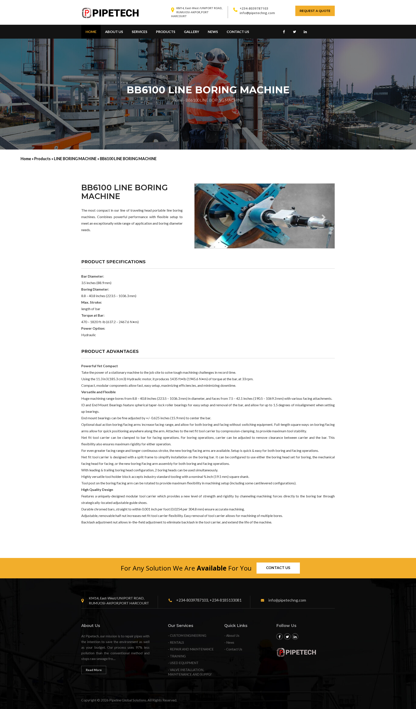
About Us (114, 32)
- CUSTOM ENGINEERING (187, 635)
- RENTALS (176, 642)
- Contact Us (233, 649)
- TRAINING (177, 656)
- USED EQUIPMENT (183, 663)
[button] (204, 215)
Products (165, 32)
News (213, 32)
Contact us (278, 568)
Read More (94, 670)
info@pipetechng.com (257, 13)
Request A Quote (315, 11)
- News (229, 642)
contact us (238, 32)
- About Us (231, 635)
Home (91, 32)
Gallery (191, 32)
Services (139, 32)
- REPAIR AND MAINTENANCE (191, 649)
